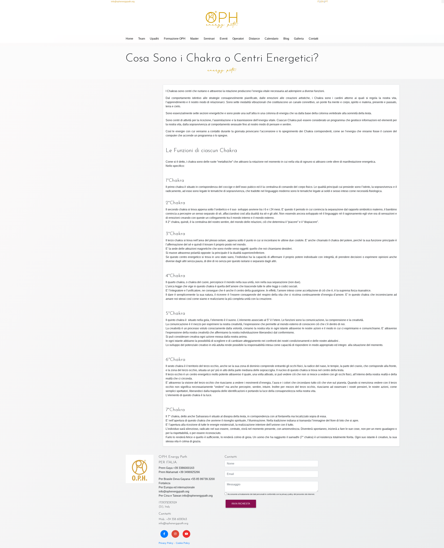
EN (322, 1)
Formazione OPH (174, 38)
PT (326, 1)
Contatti (313, 38)
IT (318, 1)
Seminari (209, 38)
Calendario (271, 38)
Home (129, 38)
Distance (254, 38)
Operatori (238, 38)
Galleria (299, 38)
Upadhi (154, 38)
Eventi (224, 38)
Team (141, 38)
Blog (286, 38)
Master (194, 38)
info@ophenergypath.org (123, 1)
